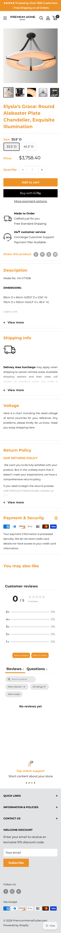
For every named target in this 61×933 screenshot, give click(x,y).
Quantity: (10, 169)
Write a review (40, 655)
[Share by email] (55, 254)
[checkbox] (14, 694)
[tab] (37, 669)
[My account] (48, 18)
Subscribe (16, 863)
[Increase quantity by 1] (41, 169)
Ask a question (21, 655)
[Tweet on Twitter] (48, 254)
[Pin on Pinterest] (42, 254)
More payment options (30, 201)
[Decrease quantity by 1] (22, 169)
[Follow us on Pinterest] (18, 891)
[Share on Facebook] (36, 254)
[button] (30, 612)
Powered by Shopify (15, 925)
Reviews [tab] (15, 669)
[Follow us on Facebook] (5, 891)
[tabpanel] (30, 710)
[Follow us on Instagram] (12, 891)
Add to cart (30, 182)
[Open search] (41, 18)
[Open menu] (5, 18)
